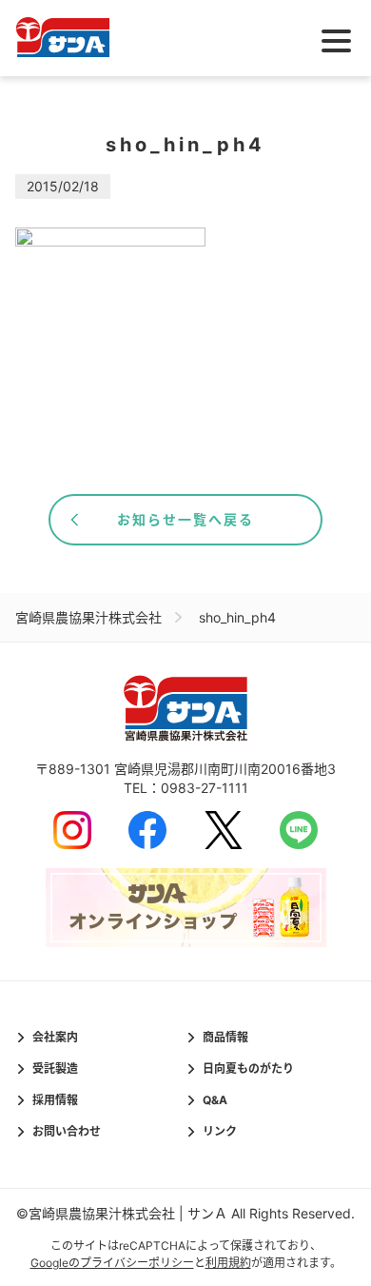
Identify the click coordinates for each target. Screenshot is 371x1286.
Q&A (215, 1100)
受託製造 (55, 1068)
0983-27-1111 (204, 788)
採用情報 (55, 1100)
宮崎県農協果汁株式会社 (88, 617)
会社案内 (55, 1037)
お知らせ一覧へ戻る (185, 519)
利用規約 (228, 1263)
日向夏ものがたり (248, 1068)
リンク (220, 1131)
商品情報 (225, 1037)
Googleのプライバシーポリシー (112, 1263)
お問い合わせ (66, 1131)
